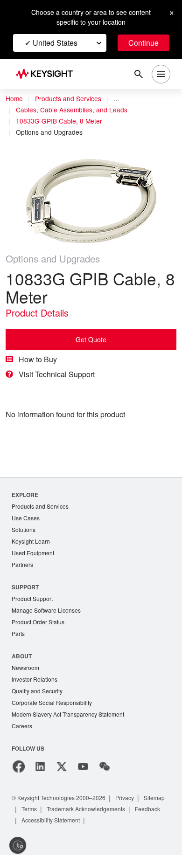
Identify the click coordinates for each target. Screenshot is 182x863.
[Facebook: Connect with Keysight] (19, 766)
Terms (29, 809)
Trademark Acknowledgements (86, 809)
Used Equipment (33, 553)
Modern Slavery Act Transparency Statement (68, 714)
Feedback (147, 809)
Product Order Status (38, 622)
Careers (22, 726)
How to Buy (38, 359)
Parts (18, 633)
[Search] (138, 74)
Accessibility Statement (50, 820)
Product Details (37, 312)
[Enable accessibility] (17, 845)
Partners (22, 564)
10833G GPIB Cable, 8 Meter (59, 120)
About (22, 656)
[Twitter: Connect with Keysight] (62, 766)
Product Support (32, 598)
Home (14, 98)
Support (25, 587)
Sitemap (154, 797)
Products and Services (68, 98)
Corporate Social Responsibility (52, 702)
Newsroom (25, 667)
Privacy (124, 797)
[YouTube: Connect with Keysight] (83, 766)
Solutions (23, 529)
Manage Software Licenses (46, 610)
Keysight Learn (31, 541)
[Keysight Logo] (47, 74)
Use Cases (26, 518)
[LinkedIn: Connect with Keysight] (40, 766)
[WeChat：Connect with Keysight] (105, 766)
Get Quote (91, 339)
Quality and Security (37, 691)
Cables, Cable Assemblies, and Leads (71, 109)
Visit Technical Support (57, 374)
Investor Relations (34, 679)
